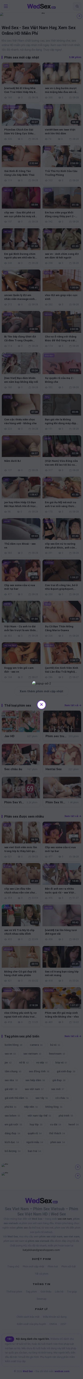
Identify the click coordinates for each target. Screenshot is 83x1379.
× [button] (41, 704)
